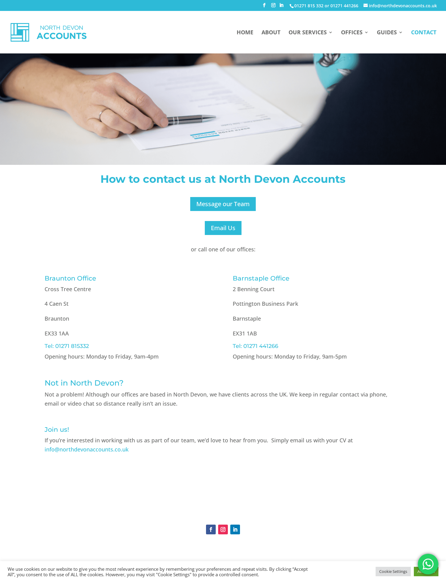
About (271, 33)
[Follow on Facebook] (211, 529)
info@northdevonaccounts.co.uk (87, 449)
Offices (352, 33)
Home (245, 33)
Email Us (223, 228)
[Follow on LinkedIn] (235, 529)
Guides (387, 33)
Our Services (308, 33)
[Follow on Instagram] (223, 529)
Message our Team (223, 204)
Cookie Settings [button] (393, 571)
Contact (423, 33)
